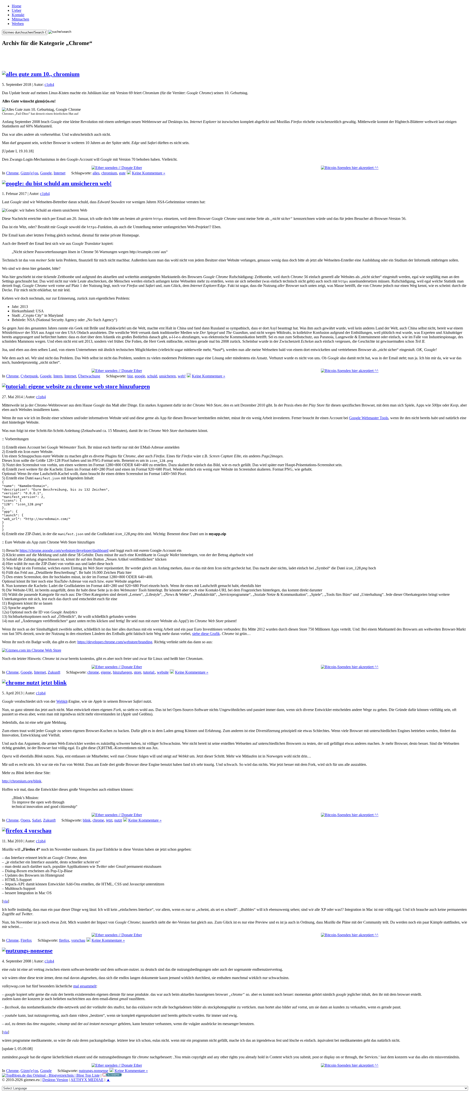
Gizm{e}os (29, 173)
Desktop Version (55, 1080)
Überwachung (89, 376)
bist (130, 376)
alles (96, 173)
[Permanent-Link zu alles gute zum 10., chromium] (41, 74)
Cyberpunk (29, 376)
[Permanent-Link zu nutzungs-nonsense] (27, 951)
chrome (93, 672)
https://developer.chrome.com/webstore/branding (114, 642)
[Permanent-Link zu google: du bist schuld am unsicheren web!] (57, 183)
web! (182, 376)
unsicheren (167, 376)
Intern (57, 376)
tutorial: (149, 672)
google (140, 376)
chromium (109, 173)
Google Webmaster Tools (368, 418)
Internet (59, 173)
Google (46, 173)
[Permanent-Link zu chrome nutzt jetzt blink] (34, 682)
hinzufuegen (122, 672)
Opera (25, 820)
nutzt (118, 820)
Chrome (12, 173)
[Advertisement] (235, 58)
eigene (106, 672)
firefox (64, 940)
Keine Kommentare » (148, 173)
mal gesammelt (84, 986)
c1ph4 (49, 84)
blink (87, 820)
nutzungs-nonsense (93, 1071)
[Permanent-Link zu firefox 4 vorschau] (26, 830)
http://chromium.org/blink (21, 781)
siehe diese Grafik (206, 634)
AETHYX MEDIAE (87, 1080)
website (163, 672)
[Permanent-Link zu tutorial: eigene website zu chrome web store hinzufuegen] (76, 386)
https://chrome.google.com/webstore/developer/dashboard (64, 550)
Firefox (26, 940)
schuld (152, 376)
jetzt (109, 820)
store (137, 672)
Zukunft (54, 672)
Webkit (61, 701)
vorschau (78, 940)
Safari (36, 820)
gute (122, 173)
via (5, 901)
